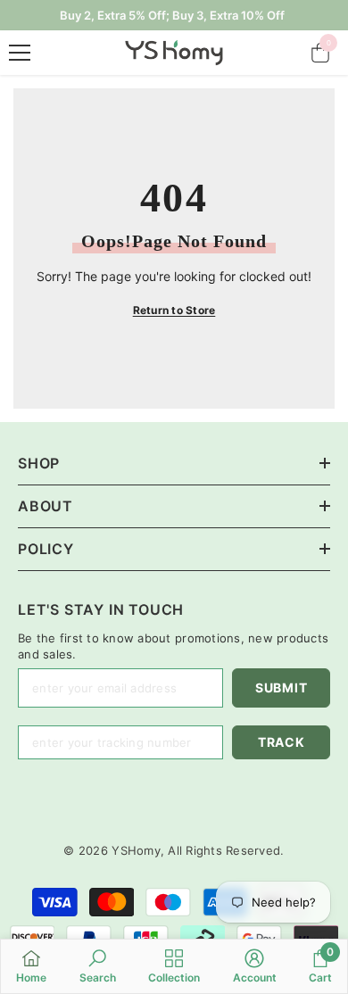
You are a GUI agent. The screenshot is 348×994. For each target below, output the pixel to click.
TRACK (281, 742)
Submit (281, 687)
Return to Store (174, 310)
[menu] (19, 52)
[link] (98, 966)
